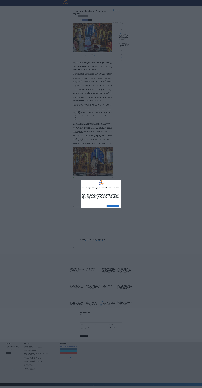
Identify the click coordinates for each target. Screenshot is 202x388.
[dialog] (101, 194)
